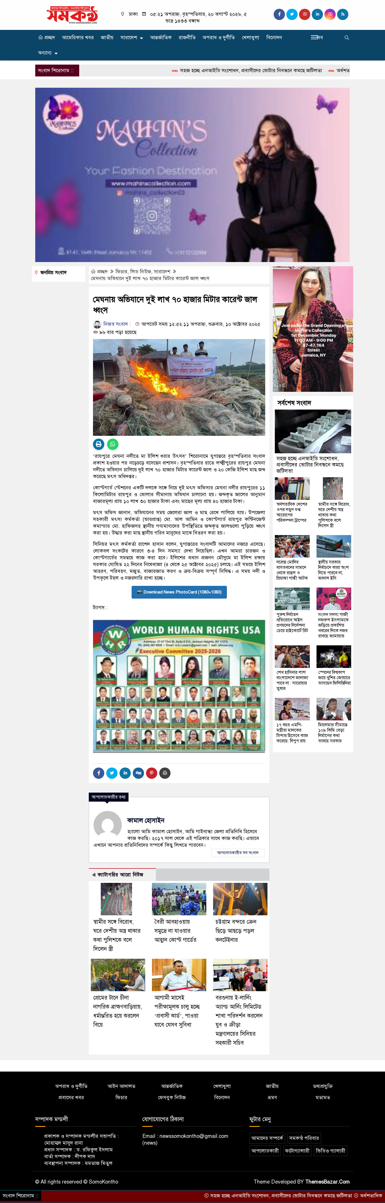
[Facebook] (98, 773)
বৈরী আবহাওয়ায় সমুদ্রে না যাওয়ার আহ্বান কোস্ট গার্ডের (175, 931)
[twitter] (292, 14)
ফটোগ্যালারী (297, 1151)
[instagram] (304, 14)
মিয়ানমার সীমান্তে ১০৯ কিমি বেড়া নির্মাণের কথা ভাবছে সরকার (332, 733)
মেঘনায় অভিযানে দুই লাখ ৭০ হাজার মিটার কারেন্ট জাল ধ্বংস (150, 278)
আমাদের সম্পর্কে (267, 1138)
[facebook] (279, 14)
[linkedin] (317, 14)
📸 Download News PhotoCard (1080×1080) (179, 592)
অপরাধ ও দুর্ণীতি (219, 37)
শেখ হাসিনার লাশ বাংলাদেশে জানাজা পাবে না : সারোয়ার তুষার (292, 680)
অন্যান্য (45, 53)
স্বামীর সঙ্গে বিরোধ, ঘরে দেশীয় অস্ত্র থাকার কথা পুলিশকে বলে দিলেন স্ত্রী (334, 515)
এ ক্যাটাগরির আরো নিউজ (117, 875)
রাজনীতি (187, 37)
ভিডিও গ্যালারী (330, 1151)
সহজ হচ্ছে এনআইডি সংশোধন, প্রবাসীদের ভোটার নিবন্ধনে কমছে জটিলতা (207, 70)
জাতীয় (107, 37)
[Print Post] (98, 444)
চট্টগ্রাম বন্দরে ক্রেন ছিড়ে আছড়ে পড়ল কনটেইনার (236, 931)
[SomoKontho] (72, 14)
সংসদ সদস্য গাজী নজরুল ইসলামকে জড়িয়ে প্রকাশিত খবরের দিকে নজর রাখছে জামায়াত (333, 625)
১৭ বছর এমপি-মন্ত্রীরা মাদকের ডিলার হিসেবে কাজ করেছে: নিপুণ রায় (292, 733)
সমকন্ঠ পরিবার (304, 1138)
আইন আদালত (121, 1086)
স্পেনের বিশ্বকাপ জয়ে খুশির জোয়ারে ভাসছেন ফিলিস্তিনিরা (334, 678)
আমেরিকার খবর (78, 37)
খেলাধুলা (250, 37)
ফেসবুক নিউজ (172, 1097)
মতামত (323, 1097)
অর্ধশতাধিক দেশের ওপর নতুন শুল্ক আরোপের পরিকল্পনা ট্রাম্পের (291, 512)
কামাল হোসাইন (146, 820)
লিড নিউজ (140, 272)
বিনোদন (274, 37)
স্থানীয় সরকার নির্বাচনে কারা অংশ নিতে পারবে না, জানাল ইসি (333, 570)
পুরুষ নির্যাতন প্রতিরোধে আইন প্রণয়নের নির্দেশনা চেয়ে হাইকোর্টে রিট (292, 623)
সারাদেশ (129, 37)
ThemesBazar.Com (327, 1182)
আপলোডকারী (265, 1151)
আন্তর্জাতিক (161, 37)
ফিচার (121, 272)
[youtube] (330, 14)
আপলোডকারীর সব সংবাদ (238, 852)
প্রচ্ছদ (49, 37)
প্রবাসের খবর (71, 1097)
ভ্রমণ (272, 1097)
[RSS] (342, 14)
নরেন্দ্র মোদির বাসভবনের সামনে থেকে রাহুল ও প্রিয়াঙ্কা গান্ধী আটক (292, 570)
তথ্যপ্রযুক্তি (323, 1086)
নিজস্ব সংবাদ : (116, 324)
